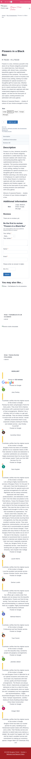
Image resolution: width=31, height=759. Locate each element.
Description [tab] (6, 136)
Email (5, 256)
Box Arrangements (22, 128)
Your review (7, 238)
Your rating (7, 233)
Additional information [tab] (10, 139)
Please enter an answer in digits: (13, 264)
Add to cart (12, 122)
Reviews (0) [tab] (6, 143)
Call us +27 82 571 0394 (25, 1)
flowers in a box (8, 131)
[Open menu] (29, 8)
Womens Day (5, 130)
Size (3, 108)
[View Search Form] (1, 1)
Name (5, 249)
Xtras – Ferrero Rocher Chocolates (11, 356)
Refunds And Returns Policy (15, 754)
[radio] (4, 112)
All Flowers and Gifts (12, 128)
